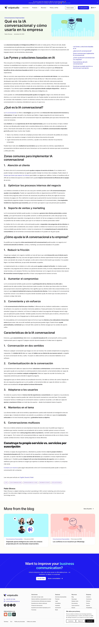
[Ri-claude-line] (5, 614)
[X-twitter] (11, 605)
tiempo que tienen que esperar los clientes (16, 175)
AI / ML (6, 482)
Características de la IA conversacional (80, 63)
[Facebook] (8, 605)
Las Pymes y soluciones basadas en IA (83, 47)
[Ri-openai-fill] (10, 614)
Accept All (89, 621)
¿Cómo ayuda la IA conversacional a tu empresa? (83, 58)
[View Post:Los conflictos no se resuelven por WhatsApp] (73, 525)
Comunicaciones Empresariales (14, 18)
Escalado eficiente (56, 482)
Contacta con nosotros (11, 468)
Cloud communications (15, 482)
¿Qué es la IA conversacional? (82, 51)
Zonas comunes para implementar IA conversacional (83, 54)
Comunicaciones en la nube (30, 482)
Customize (70, 621)
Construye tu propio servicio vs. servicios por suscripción (83, 67)
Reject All (80, 621)
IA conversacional (11, 113)
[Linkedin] (5, 605)
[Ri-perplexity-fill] (14, 614)
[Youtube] (14, 605)
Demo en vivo (66, 3)
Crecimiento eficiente (44, 482)
